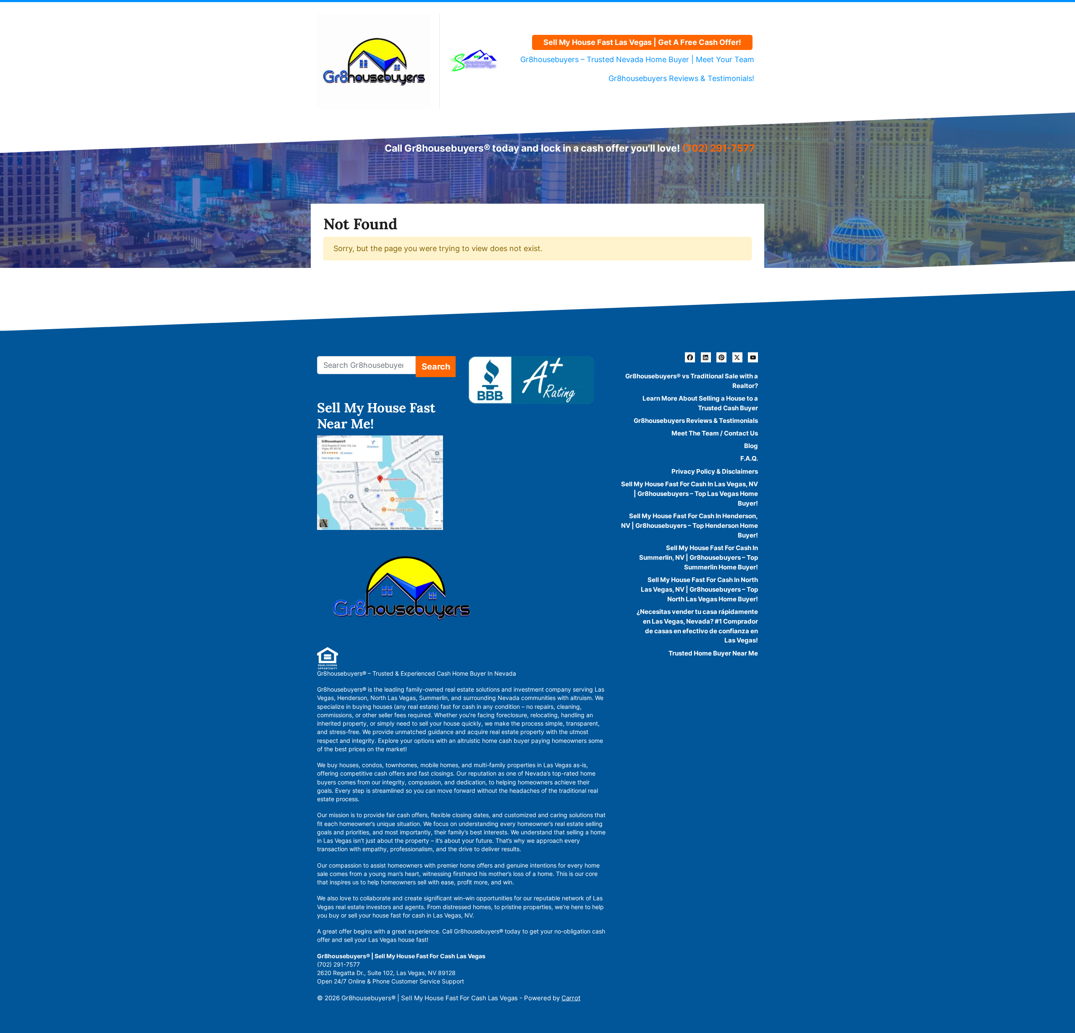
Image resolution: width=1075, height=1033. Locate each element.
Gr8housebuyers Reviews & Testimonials (696, 421)
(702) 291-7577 (718, 148)
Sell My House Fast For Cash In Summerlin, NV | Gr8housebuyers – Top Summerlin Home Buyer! (698, 557)
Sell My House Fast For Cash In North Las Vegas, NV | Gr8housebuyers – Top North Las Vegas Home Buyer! (699, 589)
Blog (751, 446)
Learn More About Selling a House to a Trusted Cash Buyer (700, 403)
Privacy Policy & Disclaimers (714, 471)
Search (436, 366)
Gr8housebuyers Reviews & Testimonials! (681, 78)
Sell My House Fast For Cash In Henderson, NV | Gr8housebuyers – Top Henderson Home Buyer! (689, 525)
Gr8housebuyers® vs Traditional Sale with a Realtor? (691, 381)
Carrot (570, 998)
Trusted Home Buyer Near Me (713, 653)
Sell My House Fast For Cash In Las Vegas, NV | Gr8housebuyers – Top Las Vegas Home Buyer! (689, 493)
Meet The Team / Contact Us (714, 433)
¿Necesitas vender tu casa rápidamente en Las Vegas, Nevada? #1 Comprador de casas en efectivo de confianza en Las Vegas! (697, 626)
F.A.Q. (749, 458)
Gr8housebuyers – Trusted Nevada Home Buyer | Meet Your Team (637, 59)
